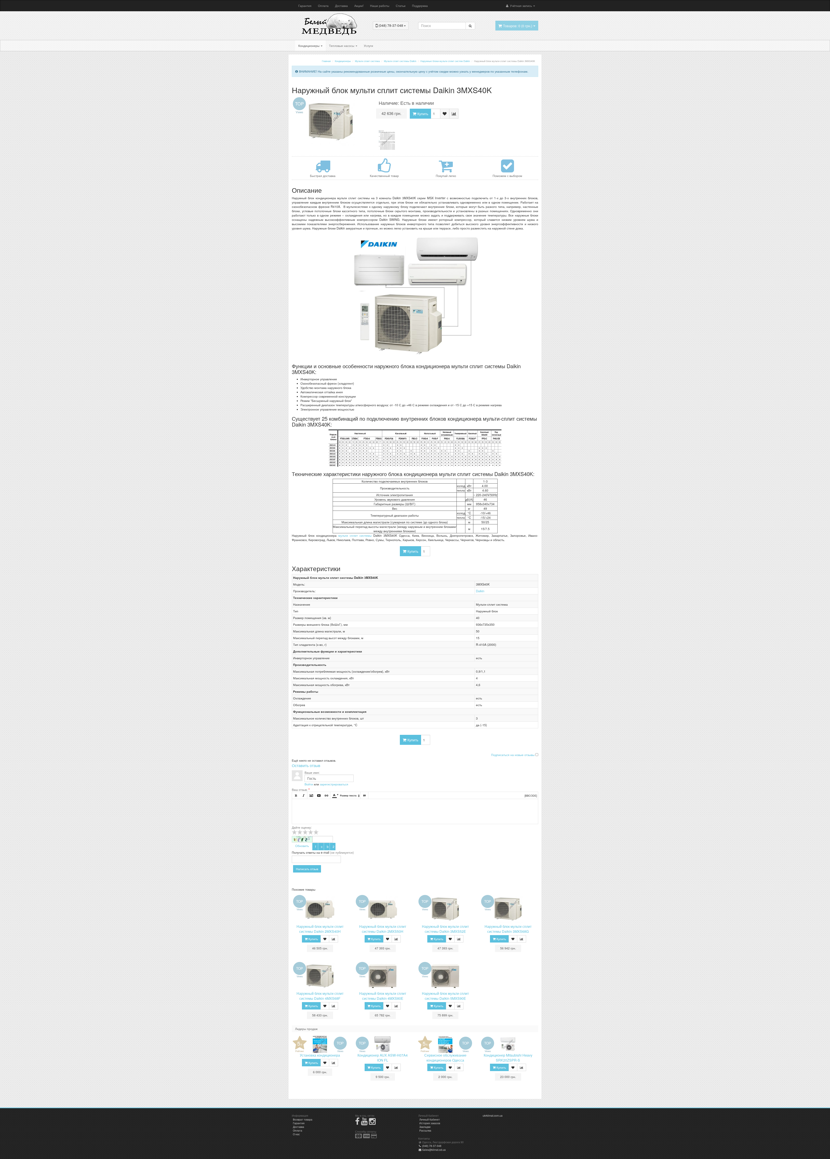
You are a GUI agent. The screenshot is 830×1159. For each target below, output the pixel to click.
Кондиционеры (309, 45)
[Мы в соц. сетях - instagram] (372, 1123)
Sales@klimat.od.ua (433, 1149)
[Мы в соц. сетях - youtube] (364, 1123)
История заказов (429, 1123)
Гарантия (304, 5)
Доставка (341, 5)
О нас (296, 1134)
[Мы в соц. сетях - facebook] (357, 1123)
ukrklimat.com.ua (493, 1115)
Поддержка (420, 5)
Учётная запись (521, 5)
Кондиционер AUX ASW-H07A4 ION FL (383, 1058)
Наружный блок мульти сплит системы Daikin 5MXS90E (445, 996)
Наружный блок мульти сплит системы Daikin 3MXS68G (508, 929)
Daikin (480, 591)
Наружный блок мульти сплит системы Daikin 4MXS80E (382, 996)
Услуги (368, 45)
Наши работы (379, 5)
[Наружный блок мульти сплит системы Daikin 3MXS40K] (331, 121)
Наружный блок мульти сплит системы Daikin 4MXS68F (320, 996)
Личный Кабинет (429, 1119)
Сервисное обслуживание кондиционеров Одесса (445, 1058)
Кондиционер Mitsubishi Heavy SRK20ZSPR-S (508, 1058)
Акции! (359, 5)
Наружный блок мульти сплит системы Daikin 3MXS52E (445, 929)
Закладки (425, 1127)
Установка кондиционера (320, 1055)
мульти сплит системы (355, 535)
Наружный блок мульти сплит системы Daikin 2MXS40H (320, 929)
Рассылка (425, 1130)
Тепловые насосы (342, 45)
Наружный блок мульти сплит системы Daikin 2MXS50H (382, 929)
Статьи (400, 5)
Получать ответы (304, 852)
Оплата (323, 5)
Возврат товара (302, 1119)
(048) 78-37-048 (431, 1146)
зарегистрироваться (334, 784)
